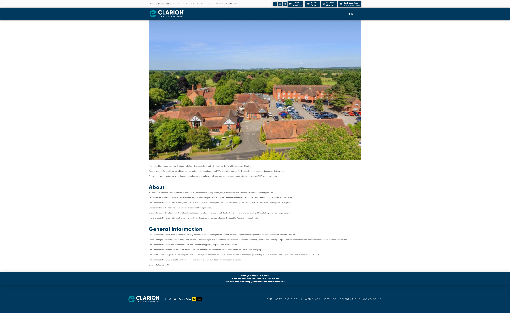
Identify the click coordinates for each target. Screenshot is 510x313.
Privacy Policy (185, 299)
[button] (312, 4)
